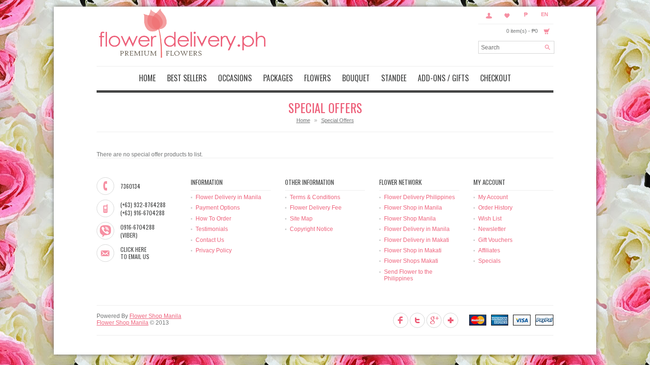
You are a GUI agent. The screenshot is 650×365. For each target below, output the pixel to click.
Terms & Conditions (315, 197)
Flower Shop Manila (410, 218)
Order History (495, 207)
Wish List (490, 218)
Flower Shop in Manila (413, 207)
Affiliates (489, 250)
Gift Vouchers (495, 240)
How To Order (213, 218)
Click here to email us (134, 253)
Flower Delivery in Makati (416, 240)
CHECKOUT (495, 78)
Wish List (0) (507, 15)
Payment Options (218, 207)
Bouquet (356, 78)
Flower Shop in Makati (413, 250)
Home (303, 120)
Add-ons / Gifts (443, 78)
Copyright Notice (311, 229)
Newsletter (492, 229)
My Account (489, 15)
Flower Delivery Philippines (419, 197)
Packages (278, 78)
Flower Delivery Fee (316, 207)
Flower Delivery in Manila (228, 197)
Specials (489, 261)
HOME (147, 78)
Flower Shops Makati (411, 261)
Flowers (317, 78)
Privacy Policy (214, 250)
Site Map (301, 218)
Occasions (235, 78)
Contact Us (210, 240)
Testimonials (212, 229)
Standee (393, 78)
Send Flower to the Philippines (408, 275)
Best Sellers (187, 78)
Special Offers (337, 120)
